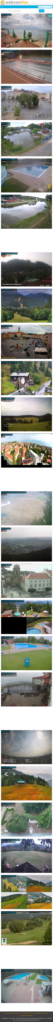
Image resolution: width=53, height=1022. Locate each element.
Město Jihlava (6, 87)
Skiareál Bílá (6, 290)
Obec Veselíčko (7, 803)
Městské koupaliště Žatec (10, 51)
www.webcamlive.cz (24, 1018)
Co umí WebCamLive (37, 1013)
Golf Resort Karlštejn (8, 912)
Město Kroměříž (7, 326)
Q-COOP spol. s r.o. (42, 1018)
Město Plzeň (6, 731)
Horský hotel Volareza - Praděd (12, 362)
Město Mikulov (6, 565)
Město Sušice (6, 528)
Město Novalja (6, 14)
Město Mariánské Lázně (9, 253)
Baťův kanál (5, 123)
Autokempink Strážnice (9, 159)
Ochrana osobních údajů (26, 1015)
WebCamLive (14, 2)
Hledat (41, 11)
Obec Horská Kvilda (8, 398)
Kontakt (46, 1013)
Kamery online (16, 1013)
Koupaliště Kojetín (7, 637)
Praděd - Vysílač (7, 673)
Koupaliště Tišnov (7, 970)
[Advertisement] (26, 240)
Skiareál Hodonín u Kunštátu (11, 840)
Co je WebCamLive (26, 1013)
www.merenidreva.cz (28, 1020)
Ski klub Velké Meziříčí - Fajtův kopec (14, 492)
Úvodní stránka (8, 1013)
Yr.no (39, 1020)
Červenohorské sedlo (9, 767)
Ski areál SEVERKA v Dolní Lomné (13, 601)
